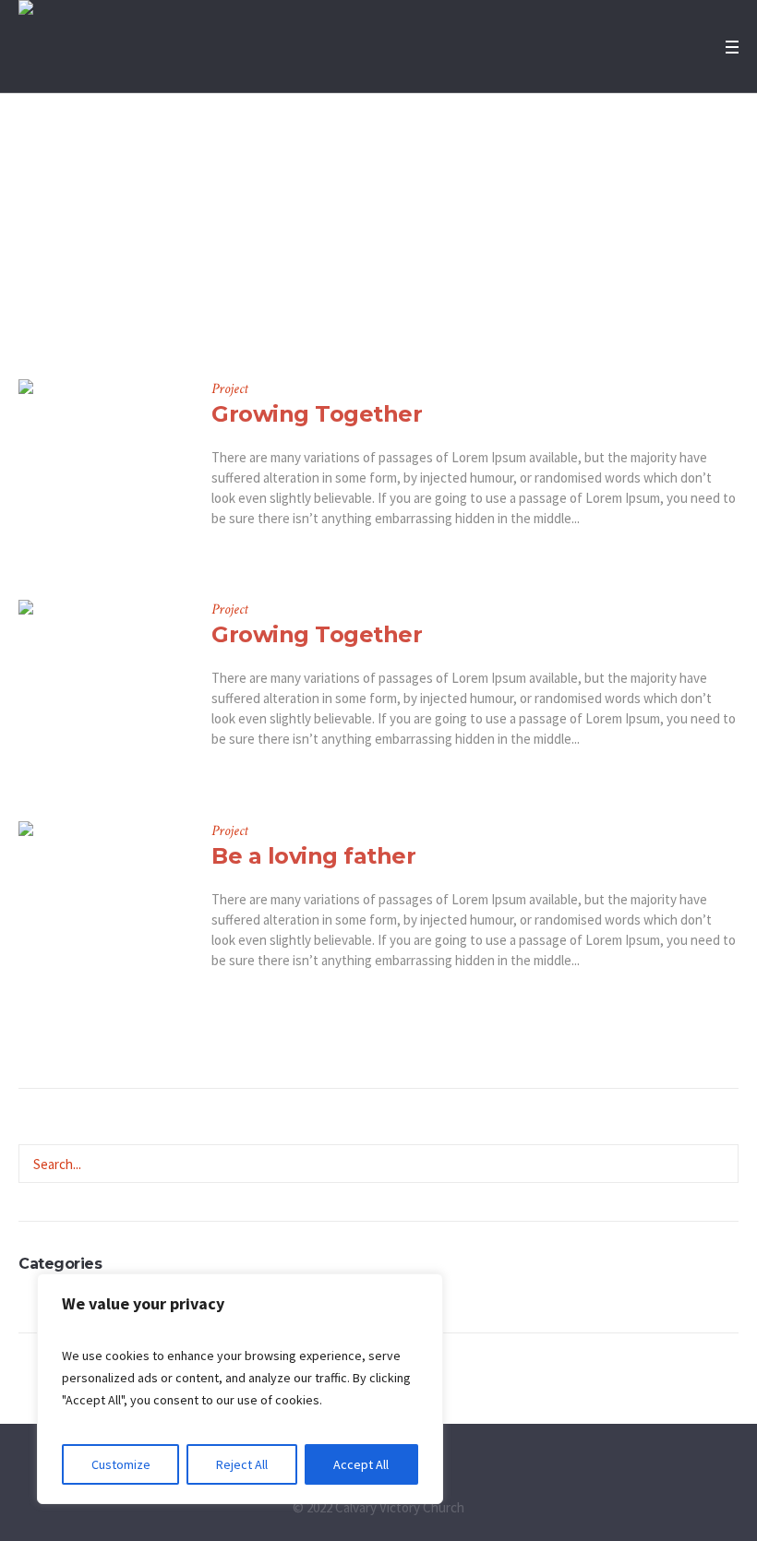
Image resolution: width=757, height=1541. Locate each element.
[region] (240, 1388)
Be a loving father (313, 855)
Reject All (242, 1464)
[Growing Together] (101, 461)
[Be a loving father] (101, 903)
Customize (120, 1464)
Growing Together (316, 413)
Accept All (361, 1464)
